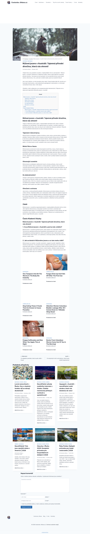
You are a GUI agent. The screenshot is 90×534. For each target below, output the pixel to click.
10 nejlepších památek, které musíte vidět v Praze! (31, 358)
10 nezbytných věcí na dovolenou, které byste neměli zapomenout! (58, 358)
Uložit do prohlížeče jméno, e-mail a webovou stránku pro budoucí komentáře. (41, 503)
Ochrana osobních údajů (53, 524)
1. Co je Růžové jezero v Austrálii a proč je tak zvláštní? (38, 111)
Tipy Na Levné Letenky (58, 2)
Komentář (23, 493)
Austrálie (25, 61)
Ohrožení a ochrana (29, 104)
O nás (75, 2)
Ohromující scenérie (29, 101)
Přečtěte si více (19, 410)
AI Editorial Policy (45, 532)
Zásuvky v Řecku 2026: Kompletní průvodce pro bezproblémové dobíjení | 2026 (43, 450)
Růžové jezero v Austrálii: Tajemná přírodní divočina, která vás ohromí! (39, 97)
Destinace (30, 61)
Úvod (36, 2)
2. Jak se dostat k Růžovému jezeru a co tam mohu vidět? (38, 112)
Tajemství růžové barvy (30, 98)
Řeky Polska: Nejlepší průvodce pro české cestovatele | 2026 (67, 448)
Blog (44, 516)
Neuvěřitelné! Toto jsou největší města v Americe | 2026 (22, 448)
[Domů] (23, 58)
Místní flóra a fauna (29, 100)
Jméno (47, 497)
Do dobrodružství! (29, 103)
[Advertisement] (45, 14)
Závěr (24, 106)
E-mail (47, 500)
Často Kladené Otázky (28, 108)
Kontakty (80, 2)
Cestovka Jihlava (27, 69)
